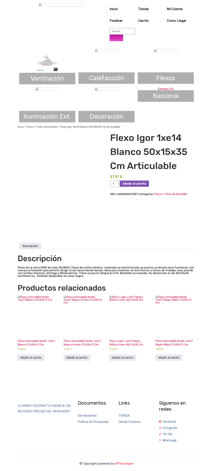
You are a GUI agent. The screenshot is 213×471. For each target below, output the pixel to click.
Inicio (114, 9)
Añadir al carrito (134, 183)
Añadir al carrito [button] (30, 357)
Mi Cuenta (174, 9)
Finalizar (116, 21)
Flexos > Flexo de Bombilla (41, 126)
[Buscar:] (122, 31)
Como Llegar (176, 21)
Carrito (143, 21)
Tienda (143, 9)
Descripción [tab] (30, 246)
